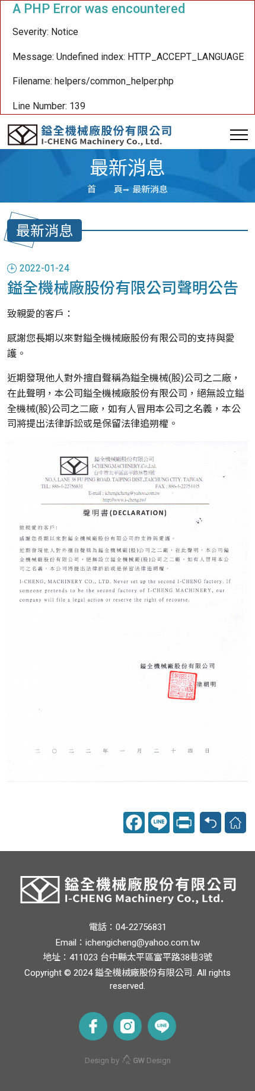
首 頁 (105, 189)
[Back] (210, 822)
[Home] (235, 822)
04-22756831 (141, 927)
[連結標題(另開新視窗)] (93, 1026)
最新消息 (150, 189)
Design (152, 1060)
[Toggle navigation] (239, 134)
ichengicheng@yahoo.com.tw (142, 942)
